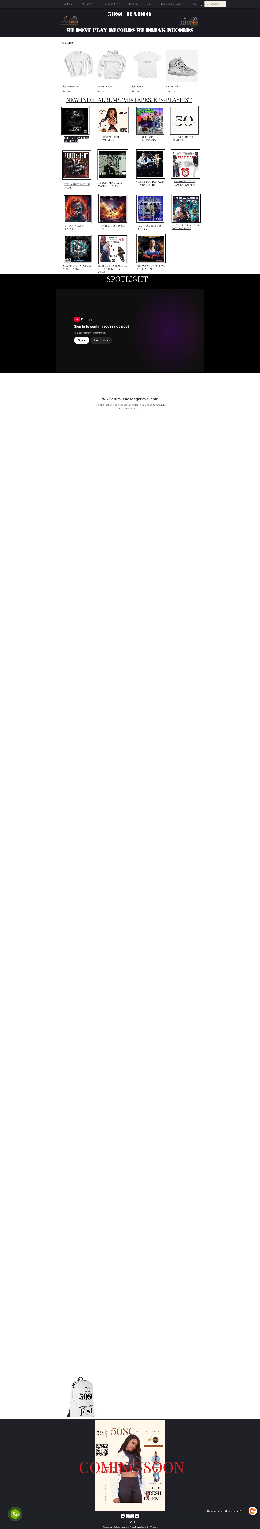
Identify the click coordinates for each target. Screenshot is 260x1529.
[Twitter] (130, 1522)
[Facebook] (126, 1522)
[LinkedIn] (135, 1522)
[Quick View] (78, 66)
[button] (201, 4)
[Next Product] (202, 66)
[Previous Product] (58, 66)
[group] (130, 71)
